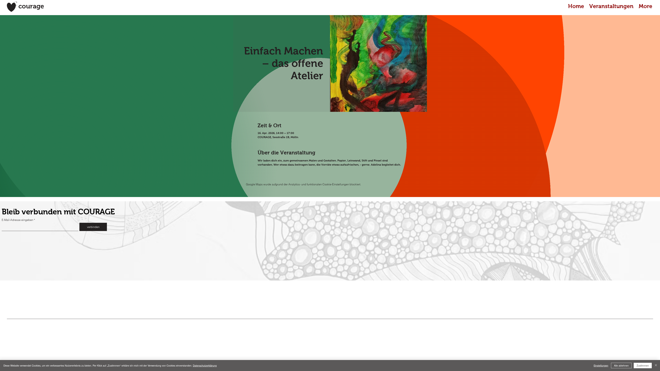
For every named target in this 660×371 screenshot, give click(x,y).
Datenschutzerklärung (205, 365)
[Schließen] (656, 365)
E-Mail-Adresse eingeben (17, 219)
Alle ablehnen (621, 365)
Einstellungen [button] (601, 365)
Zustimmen (643, 365)
